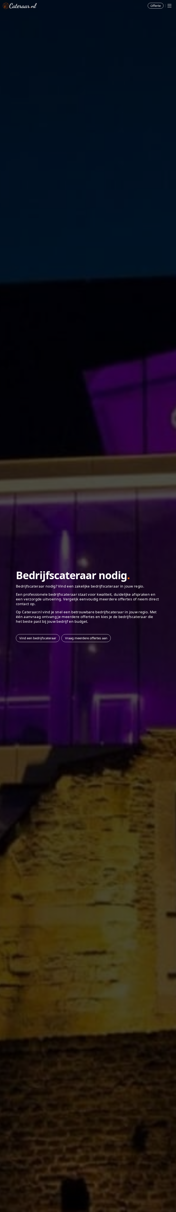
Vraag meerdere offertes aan (86, 638)
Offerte (155, 6)
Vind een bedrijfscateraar (37, 638)
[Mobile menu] (169, 6)
